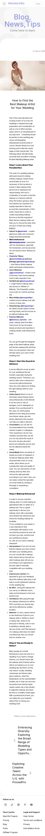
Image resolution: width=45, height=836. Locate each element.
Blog (5, 824)
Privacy (26, 824)
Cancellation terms (31, 828)
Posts (5, 828)
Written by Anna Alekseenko (25, 716)
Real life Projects (10, 816)
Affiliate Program (10, 832)
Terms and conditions (32, 820)
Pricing (6, 820)
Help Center (28, 816)
